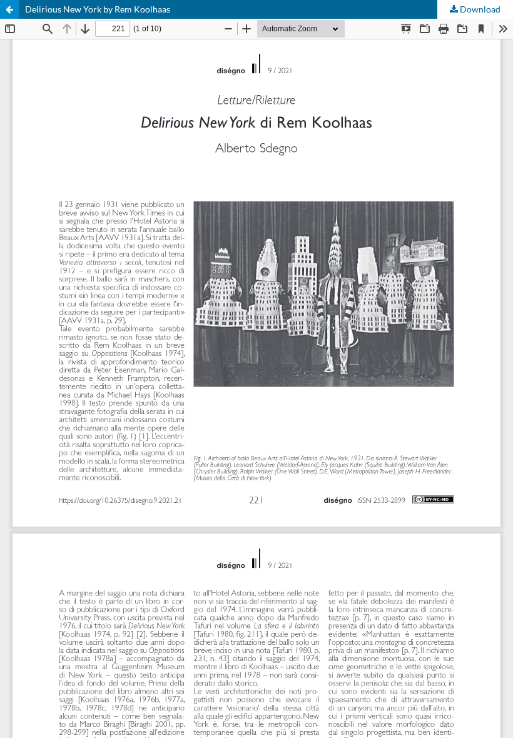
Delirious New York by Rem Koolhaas (97, 9)
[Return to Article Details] (9, 9)
